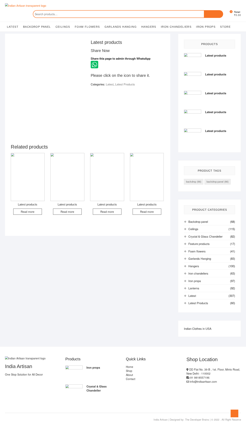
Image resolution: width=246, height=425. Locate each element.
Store (225, 26)
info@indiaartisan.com (203, 381)
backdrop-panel (218, 181)
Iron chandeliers (176, 26)
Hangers (148, 26)
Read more (27, 212)
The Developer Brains (197, 419)
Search (213, 14)
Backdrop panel (37, 26)
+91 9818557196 (199, 377)
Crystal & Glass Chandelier (205, 236)
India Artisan (161, 419)
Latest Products (125, 84)
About (129, 375)
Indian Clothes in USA (197, 328)
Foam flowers (87, 26)
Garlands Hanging (121, 26)
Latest (12, 26)
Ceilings (63, 26)
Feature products (199, 244)
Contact (130, 379)
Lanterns (193, 288)
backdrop (193, 181)
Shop (129, 371)
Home (129, 367)
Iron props (205, 26)
